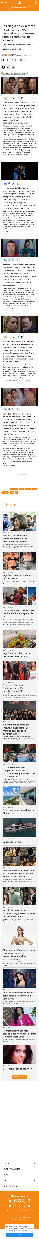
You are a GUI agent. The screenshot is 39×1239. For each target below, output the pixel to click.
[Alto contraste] (3, 67)
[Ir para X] (19, 1206)
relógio (21, 489)
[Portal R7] (19, 2)
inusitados (5, 492)
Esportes (8, 1163)
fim (16, 492)
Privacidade (26, 1217)
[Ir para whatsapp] (24, 1206)
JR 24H (6, 1174)
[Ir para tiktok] (15, 1206)
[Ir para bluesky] (10, 1201)
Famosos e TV (16, 21)
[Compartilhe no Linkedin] (12, 60)
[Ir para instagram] (19, 1201)
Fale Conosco (18, 1217)
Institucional (11, 1186)
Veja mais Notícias (19, 1077)
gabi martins (13, 489)
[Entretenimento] (19, 8)
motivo (35, 489)
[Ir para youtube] (29, 1206)
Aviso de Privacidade (21, 1230)
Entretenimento (12, 1169)
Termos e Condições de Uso (19, 1220)
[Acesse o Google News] (21, 60)
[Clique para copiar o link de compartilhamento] (25, 60)
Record (7, 1180)
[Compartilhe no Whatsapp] (16, 60)
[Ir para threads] (29, 1201)
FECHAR (19, 1235)
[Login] (36, 2)
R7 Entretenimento (6, 21)
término (28, 489)
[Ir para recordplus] (10, 1206)
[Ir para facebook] (15, 1201)
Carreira (9, 1217)
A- (13, 67)
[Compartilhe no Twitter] (3, 60)
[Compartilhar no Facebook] (7, 60)
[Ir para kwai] (24, 1201)
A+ (8, 67)
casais (12, 492)
